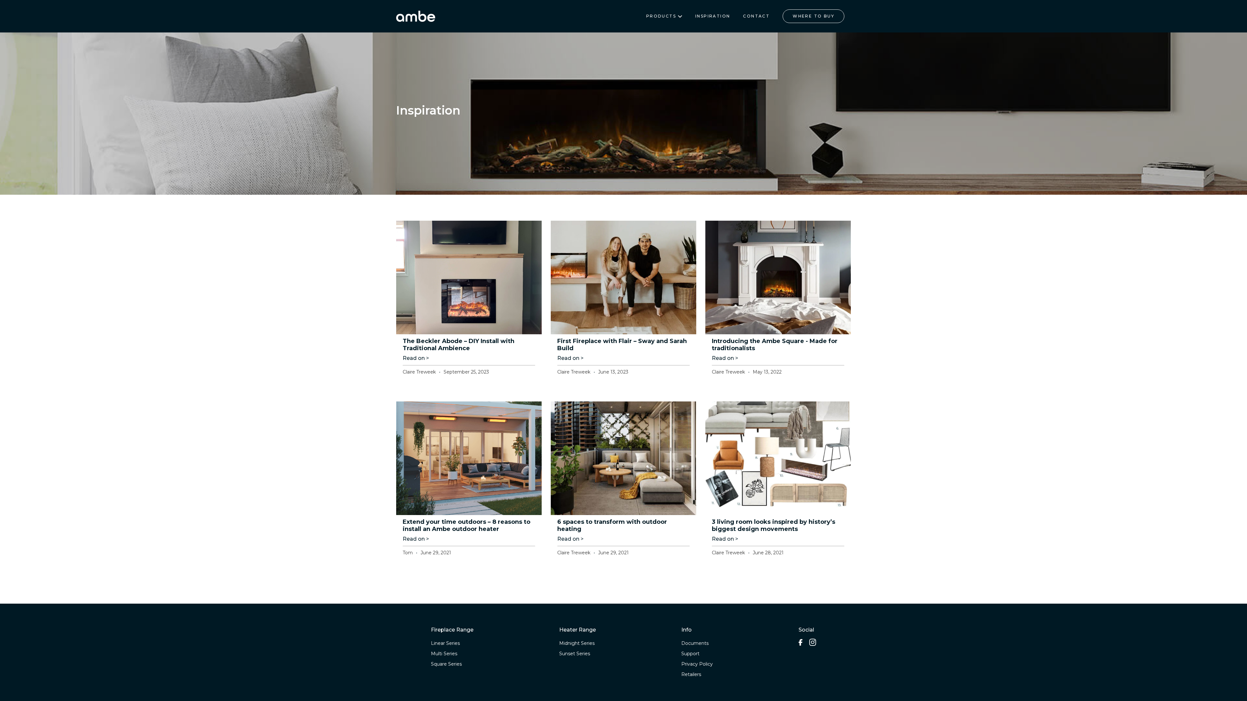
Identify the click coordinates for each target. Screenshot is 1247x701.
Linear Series (445, 643)
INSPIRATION (712, 16)
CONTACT (756, 16)
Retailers (691, 674)
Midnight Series (577, 643)
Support (690, 654)
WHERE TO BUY (813, 16)
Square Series (446, 664)
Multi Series (444, 654)
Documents (695, 643)
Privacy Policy (697, 664)
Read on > (416, 358)
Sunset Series (574, 654)
